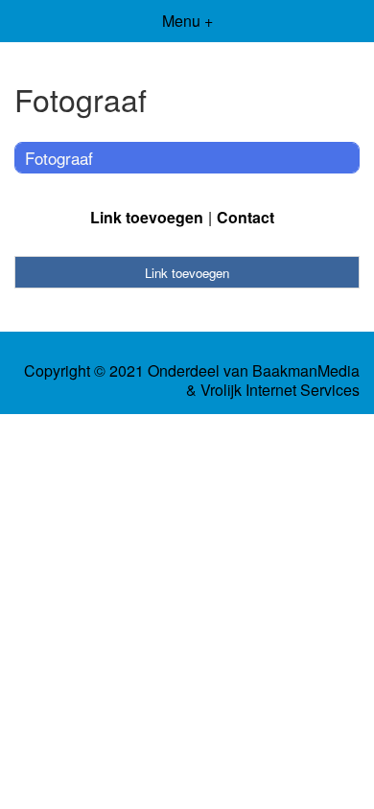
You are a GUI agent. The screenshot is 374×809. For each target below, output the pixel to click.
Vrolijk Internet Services (280, 390)
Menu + (187, 21)
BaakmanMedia (306, 371)
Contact (245, 217)
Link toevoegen (146, 217)
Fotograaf (59, 158)
